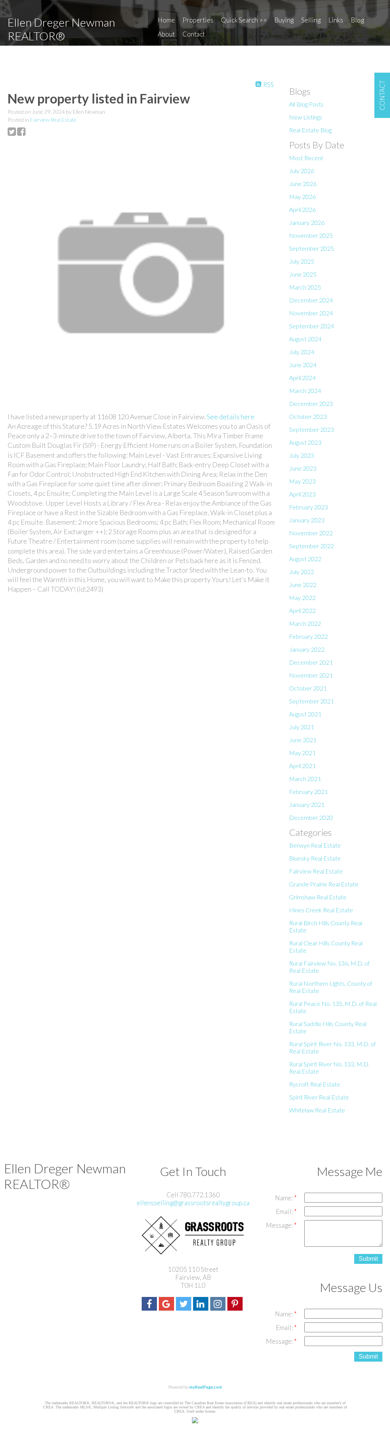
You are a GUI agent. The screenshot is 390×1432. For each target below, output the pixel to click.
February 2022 (308, 636)
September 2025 (311, 248)
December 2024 (311, 300)
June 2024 (302, 364)
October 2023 (308, 416)
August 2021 (305, 714)
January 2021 (306, 804)
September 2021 (311, 701)
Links (335, 20)
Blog (357, 20)
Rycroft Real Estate (314, 1084)
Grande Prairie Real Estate (323, 884)
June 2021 (302, 739)
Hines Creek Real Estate (321, 909)
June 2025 (302, 274)
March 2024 (305, 390)
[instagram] (218, 1305)
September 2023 (311, 429)
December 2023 (311, 403)
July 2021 (301, 726)
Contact (193, 34)
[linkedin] (201, 1305)
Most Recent (306, 157)
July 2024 (301, 351)
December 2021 (311, 662)
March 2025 (305, 287)
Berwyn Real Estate (315, 845)
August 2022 (305, 558)
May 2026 (302, 196)
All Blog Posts (306, 104)
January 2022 (306, 649)
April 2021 (302, 765)
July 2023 (301, 455)
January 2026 (306, 222)
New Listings (305, 117)
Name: (284, 1198)
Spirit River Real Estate (319, 1097)
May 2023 (302, 481)
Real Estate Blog (310, 130)
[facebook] (150, 1305)
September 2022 (311, 545)
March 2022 (305, 623)
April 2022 (302, 610)
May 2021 (302, 752)
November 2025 (311, 235)
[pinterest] (236, 1305)
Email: (285, 1212)
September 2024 (311, 325)
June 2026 (302, 183)
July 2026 (301, 170)
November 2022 (311, 532)
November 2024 (311, 313)
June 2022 (302, 584)
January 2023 (306, 519)
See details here (230, 416)
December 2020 (311, 817)
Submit (368, 1258)
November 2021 (311, 675)
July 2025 (301, 261)
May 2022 (302, 597)
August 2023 (305, 442)
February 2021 (308, 791)
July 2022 (301, 571)
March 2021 (305, 778)
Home (166, 20)
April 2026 (302, 209)
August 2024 (305, 338)
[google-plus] (167, 1305)
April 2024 (302, 377)
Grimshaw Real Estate (318, 897)
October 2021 (308, 688)
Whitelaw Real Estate (317, 1110)
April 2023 (302, 494)
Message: (280, 1225)
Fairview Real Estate (53, 119)
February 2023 (308, 507)
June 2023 (302, 468)
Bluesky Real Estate (315, 858)
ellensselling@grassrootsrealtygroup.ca (193, 1203)
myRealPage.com (205, 1386)
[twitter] (184, 1305)
